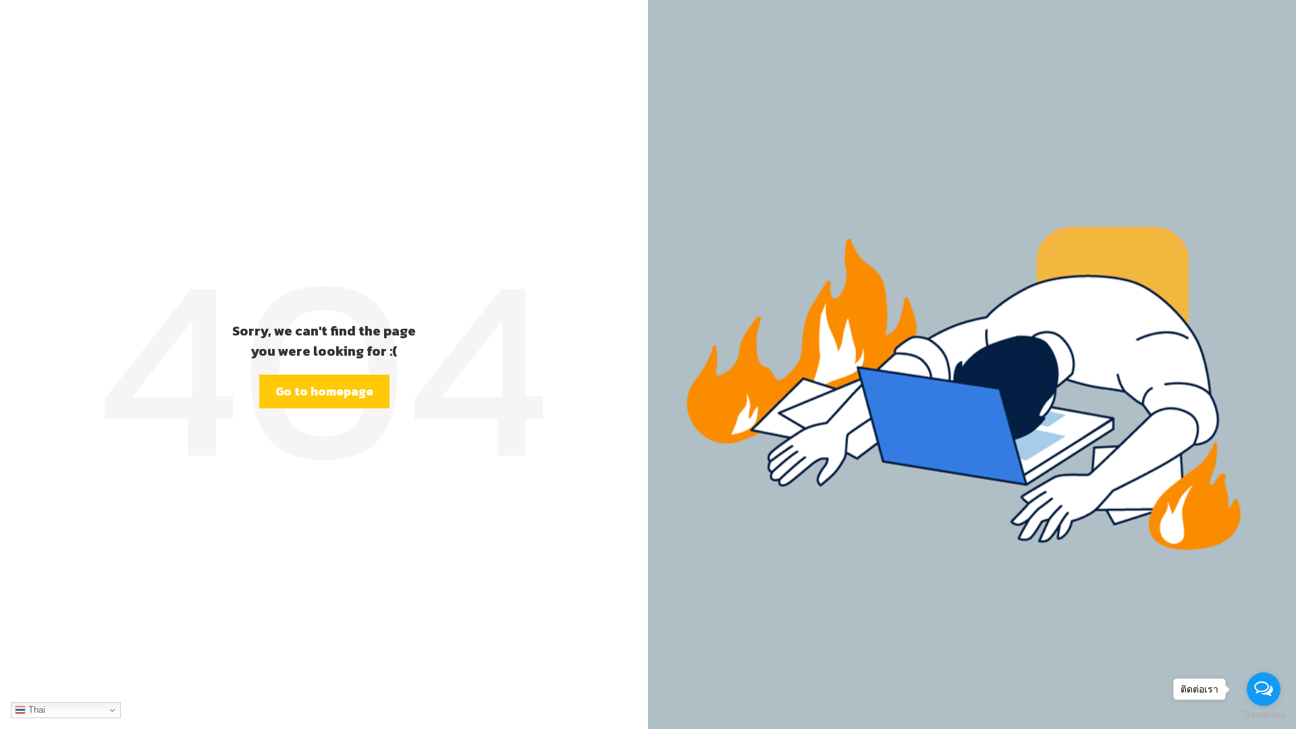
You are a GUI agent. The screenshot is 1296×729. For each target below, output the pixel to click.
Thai (35, 710)
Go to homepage (324, 391)
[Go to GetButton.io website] (1263, 715)
